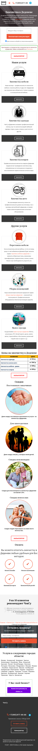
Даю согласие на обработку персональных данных (20, 41)
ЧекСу (5, 702)
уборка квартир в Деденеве (14, 295)
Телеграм (29, 49)
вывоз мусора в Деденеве (21, 332)
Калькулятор (19, 56)
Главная (2, 622)
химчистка (18, 19)
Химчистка (10, 622)
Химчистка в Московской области (26, 622)
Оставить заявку (19, 723)
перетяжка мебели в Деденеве (20, 254)
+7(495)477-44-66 (22, 3)
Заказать (19, 99)
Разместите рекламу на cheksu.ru (19, 690)
